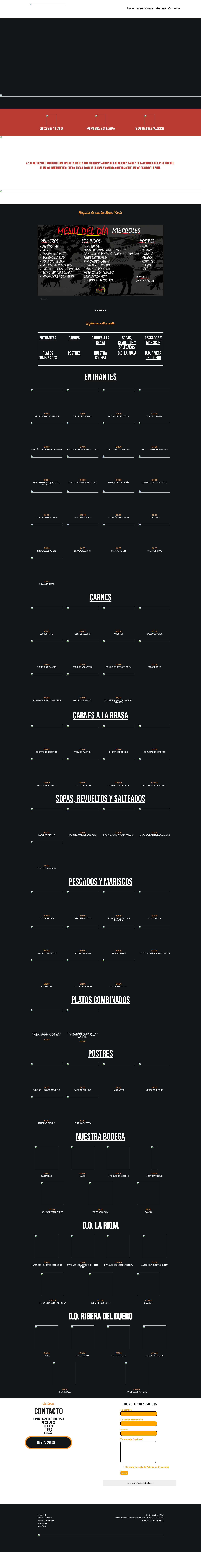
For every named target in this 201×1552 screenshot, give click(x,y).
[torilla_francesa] (46, 843)
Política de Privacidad (46, 1520)
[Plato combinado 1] (46, 1011)
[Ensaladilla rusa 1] (82, 525)
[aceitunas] (154, 492)
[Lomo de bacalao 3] (118, 961)
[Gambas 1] (82, 424)
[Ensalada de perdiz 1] (46, 525)
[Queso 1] (118, 390)
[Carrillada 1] (46, 674)
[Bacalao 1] (118, 927)
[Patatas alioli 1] (118, 525)
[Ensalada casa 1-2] (154, 424)
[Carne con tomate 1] (82, 674)
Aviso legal (42, 1515)
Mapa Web (42, 1526)
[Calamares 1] (82, 892)
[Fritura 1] (46, 892)
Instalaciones (145, 9)
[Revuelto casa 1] (82, 809)
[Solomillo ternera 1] (118, 759)
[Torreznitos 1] (46, 424)
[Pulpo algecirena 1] (46, 492)
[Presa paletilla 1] (82, 726)
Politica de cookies (45, 1518)
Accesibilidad (42, 1523)
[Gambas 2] (154, 927)
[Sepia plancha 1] (154, 892)
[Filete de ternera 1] (82, 759)
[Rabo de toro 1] (154, 641)
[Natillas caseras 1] (82, 1064)
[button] (95, 310)
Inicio (130, 9)
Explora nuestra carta (100, 323)
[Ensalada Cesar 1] (46, 558)
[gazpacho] (154, 457)
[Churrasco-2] (46, 726)
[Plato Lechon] (46, 608)
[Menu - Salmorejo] (118, 457)
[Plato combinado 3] (82, 1011)
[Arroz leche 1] (154, 1064)
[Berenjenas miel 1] (46, 457)
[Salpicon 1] (118, 492)
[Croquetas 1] (82, 641)
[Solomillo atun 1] (82, 961)
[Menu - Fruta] (46, 1097)
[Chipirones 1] (118, 892)
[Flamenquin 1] (46, 641)
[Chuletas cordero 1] (154, 726)
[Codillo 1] (118, 641)
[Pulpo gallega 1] (82, 492)
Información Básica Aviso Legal (139, 1483)
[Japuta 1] (82, 927)
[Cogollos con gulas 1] (82, 457)
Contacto (174, 9)
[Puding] (46, 1064)
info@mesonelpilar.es (155, 1520)
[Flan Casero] (118, 1064)
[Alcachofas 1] (118, 809)
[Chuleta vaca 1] (154, 759)
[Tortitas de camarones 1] (118, 424)
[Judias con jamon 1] (154, 809)
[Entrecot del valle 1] (46, 759)
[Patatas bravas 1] (154, 525)
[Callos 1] (154, 608)
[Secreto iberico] (118, 726)
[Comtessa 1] (82, 1097)
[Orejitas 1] (118, 608)
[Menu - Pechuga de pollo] (118, 674)
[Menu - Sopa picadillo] (46, 809)
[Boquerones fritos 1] (46, 927)
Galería (161, 9)
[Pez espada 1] (46, 961)
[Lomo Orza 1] (154, 390)
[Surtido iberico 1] (82, 390)
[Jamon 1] (46, 390)
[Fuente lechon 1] (82, 608)
